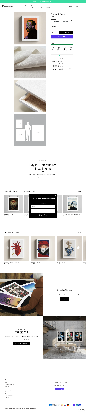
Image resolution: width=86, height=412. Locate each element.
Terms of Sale (8, 392)
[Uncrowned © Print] (13, 204)
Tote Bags (30, 5)
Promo (32, 7)
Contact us (48, 7)
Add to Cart (66, 32)
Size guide (59, 58)
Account (76, 6)
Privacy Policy (8, 390)
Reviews (64, 58)
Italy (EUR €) (7, 404)
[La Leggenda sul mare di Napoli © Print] (72, 204)
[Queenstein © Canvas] (43, 248)
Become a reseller (40, 7)
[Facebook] (39, 215)
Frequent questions (9, 395)
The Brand (55, 5)
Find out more (64, 299)
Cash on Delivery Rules (10, 388)
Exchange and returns (9, 384)
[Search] (80, 6)
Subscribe (43, 211)
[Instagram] (44, 215)
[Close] (55, 195)
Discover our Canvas (12, 232)
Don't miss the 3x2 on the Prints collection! (20, 191)
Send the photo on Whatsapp (21, 343)
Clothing (24, 5)
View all (80, 191)
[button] (7, 247)
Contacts (7, 397)
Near (6, 382)
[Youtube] (41, 215)
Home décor (37, 5)
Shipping (7, 386)
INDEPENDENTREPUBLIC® (13, 408)
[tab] (54, 59)
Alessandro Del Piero (46, 5)
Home (18, 5)
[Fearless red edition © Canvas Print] (16, 248)
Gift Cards (62, 5)
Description (53, 58)
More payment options (62, 40)
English (70, 6)
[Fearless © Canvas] (69, 248)
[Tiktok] (46, 215)
